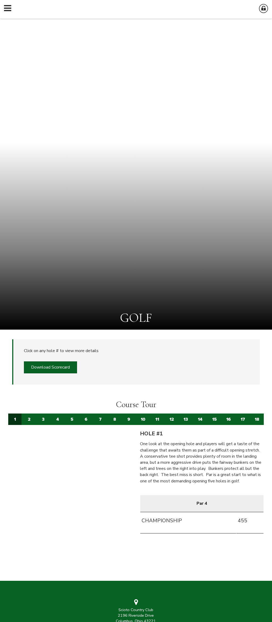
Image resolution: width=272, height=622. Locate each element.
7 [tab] (100, 419)
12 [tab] (171, 419)
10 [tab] (143, 419)
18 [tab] (257, 419)
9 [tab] (129, 419)
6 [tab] (86, 419)
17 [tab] (243, 419)
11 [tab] (157, 419)
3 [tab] (43, 419)
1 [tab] (15, 419)
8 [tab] (114, 419)
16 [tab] (228, 419)
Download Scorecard (50, 367)
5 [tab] (72, 419)
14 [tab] (200, 419)
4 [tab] (57, 419)
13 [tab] (186, 419)
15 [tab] (214, 419)
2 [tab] (29, 419)
